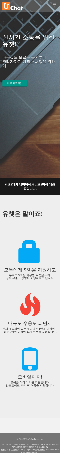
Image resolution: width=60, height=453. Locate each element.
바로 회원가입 (14, 83)
